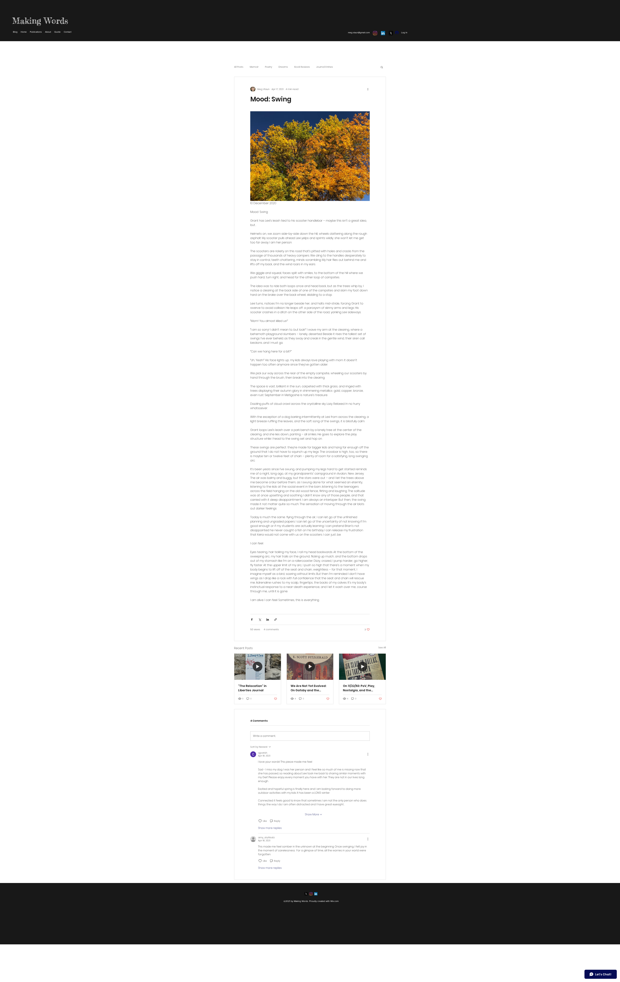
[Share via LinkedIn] (267, 619)
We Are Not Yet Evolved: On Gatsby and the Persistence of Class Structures (308, 688)
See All (382, 647)
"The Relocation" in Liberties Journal (252, 688)
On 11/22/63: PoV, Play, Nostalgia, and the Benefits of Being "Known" (359, 688)
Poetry (268, 66)
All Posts (238, 66)
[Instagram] (375, 33)
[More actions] (368, 89)
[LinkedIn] (383, 33)
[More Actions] (368, 754)
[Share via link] (275, 619)
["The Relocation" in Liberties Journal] (257, 667)
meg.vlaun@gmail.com (359, 32)
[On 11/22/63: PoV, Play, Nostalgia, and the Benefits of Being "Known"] (362, 667)
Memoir (254, 66)
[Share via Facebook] (251, 619)
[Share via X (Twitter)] (259, 619)
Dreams (283, 66)
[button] (381, 67)
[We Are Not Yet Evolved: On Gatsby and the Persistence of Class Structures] (310, 667)
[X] (391, 33)
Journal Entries (324, 66)
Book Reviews (302, 66)
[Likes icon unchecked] (260, 821)
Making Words (40, 21)
